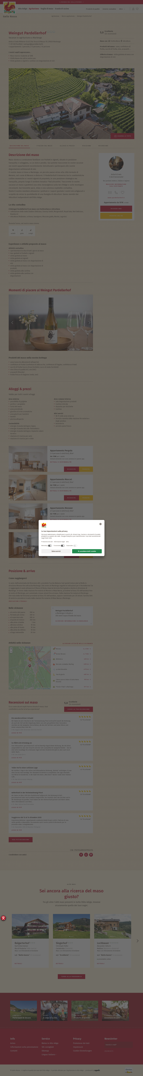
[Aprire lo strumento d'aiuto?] (3, 918)
